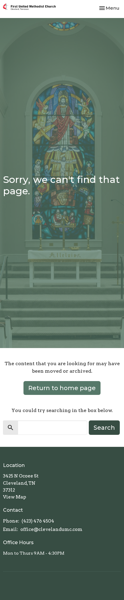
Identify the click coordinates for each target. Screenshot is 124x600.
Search (104, 427)
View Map (14, 497)
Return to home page (62, 388)
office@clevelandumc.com (51, 529)
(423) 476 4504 (38, 521)
